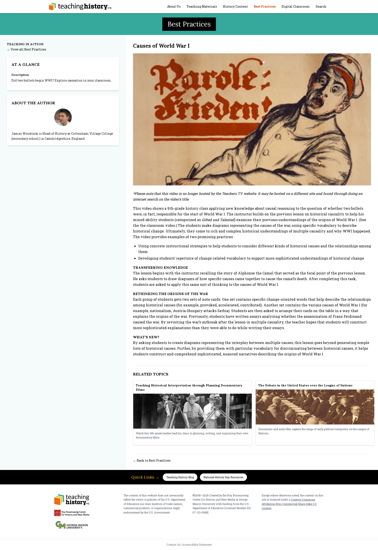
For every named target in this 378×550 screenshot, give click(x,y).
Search (321, 6)
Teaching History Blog (180, 477)
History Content (235, 6)
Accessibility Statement (197, 544)
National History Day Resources (223, 477)
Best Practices (265, 6)
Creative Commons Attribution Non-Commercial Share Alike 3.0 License (289, 504)
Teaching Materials (202, 6)
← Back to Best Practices (152, 460)
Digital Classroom (296, 6)
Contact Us (173, 544)
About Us (174, 6)
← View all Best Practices (26, 49)
